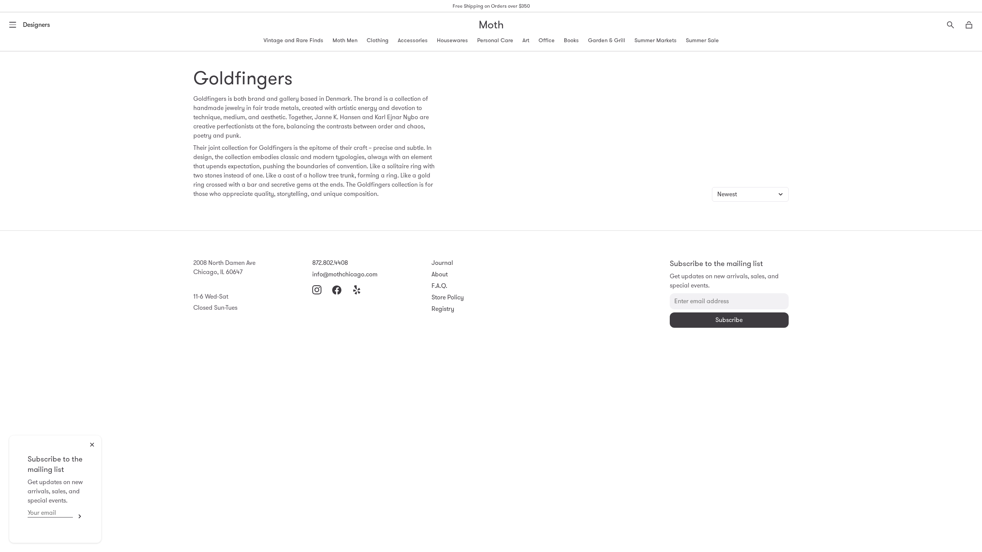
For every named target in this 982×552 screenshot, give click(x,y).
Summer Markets (655, 40)
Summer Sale (702, 40)
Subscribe (78, 516)
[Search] (950, 25)
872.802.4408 (330, 262)
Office (547, 40)
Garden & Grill (606, 40)
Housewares (452, 40)
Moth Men (345, 40)
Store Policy (448, 297)
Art (525, 40)
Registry (443, 308)
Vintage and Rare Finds (293, 40)
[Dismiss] (92, 445)
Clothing (378, 40)
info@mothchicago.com (344, 274)
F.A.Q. (439, 285)
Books (571, 40)
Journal (442, 262)
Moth (491, 25)
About (440, 274)
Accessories (413, 40)
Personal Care (495, 40)
